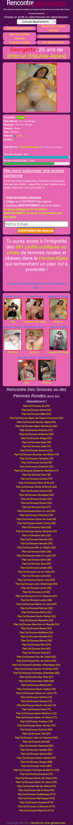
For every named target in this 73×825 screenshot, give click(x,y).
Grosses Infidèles (19, 42)
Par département (53, 42)
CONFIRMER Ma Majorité (36, 230)
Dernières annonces (19, 28)
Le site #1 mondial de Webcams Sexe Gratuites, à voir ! (37, 285)
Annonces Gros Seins (53, 36)
